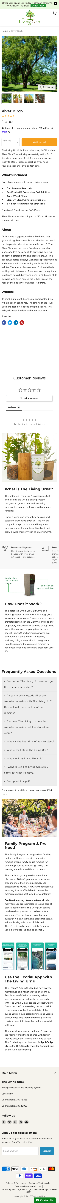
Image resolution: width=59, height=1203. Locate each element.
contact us (30, 154)
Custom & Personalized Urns (28, 1178)
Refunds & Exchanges (15, 1175)
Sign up (47, 1143)
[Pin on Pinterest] (22, 315)
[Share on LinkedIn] (16, 315)
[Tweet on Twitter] (10, 315)
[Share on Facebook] (4, 315)
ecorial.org (25, 1042)
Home (5, 23)
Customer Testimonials (39, 1175)
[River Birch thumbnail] (18, 91)
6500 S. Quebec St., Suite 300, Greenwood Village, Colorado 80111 (29, 1183)
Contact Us (46, 1200)
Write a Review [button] (30, 390)
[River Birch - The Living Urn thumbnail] (7, 91)
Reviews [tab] (12, 399)
